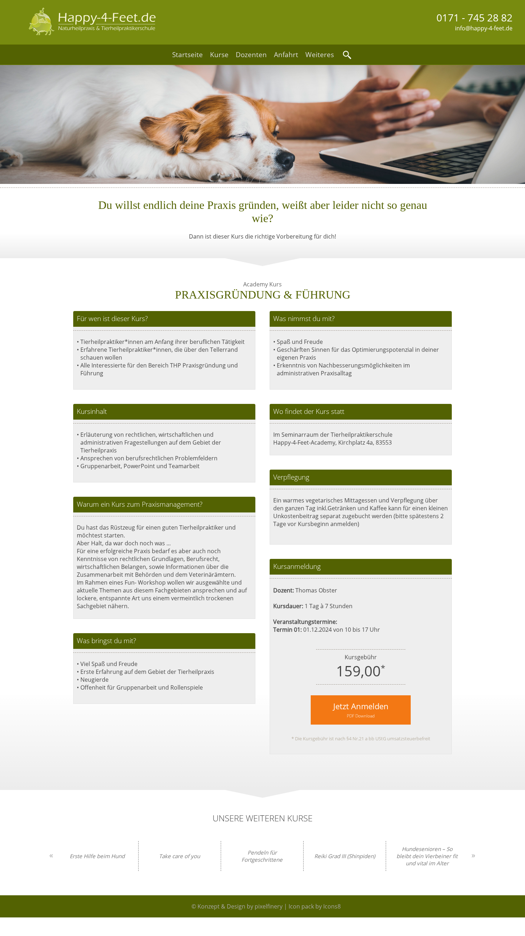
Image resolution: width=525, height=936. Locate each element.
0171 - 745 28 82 (474, 17)
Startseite (187, 54)
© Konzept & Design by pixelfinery (236, 906)
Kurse (219, 54)
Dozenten (251, 54)
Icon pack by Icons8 (315, 906)
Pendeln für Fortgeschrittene (261, 856)
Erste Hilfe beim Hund (97, 856)
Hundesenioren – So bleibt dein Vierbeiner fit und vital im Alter (427, 856)
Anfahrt (286, 54)
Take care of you (179, 856)
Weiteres (319, 54)
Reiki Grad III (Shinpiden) (344, 856)
